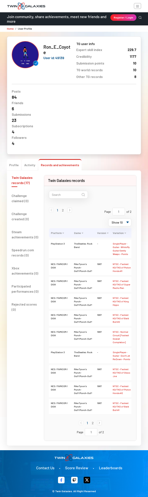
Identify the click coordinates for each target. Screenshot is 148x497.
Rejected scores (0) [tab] (24, 307)
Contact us (45, 467)
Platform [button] (56, 233)
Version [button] (101, 233)
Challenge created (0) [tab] (20, 216)
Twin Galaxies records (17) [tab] (22, 180)
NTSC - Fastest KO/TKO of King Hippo (121, 301)
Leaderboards (110, 467)
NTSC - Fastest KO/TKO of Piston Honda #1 (122, 267)
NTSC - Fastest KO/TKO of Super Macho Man (121, 284)
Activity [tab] (29, 165)
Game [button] (77, 233)
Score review (76, 467)
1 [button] (57, 210)
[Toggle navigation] (137, 6)
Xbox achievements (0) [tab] (25, 270)
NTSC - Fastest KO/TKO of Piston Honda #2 (122, 389)
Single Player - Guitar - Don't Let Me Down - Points (121, 355)
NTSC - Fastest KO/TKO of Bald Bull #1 (121, 406)
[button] (69, 210)
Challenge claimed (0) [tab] (20, 198)
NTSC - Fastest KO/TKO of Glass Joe (121, 372)
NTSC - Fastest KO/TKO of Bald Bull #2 (121, 318)
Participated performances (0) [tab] (25, 288)
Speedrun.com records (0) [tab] (23, 252)
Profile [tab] (14, 165)
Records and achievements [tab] (60, 165)
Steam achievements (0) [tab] (25, 234)
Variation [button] (118, 233)
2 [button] (63, 210)
